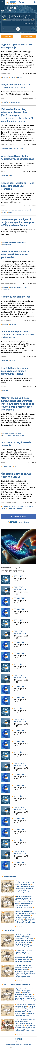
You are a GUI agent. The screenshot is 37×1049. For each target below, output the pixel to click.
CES (22, 148)
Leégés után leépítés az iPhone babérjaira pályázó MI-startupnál (17, 186)
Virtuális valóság (7, 511)
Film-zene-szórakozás (17, 984)
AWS (16, 511)
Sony (3, 509)
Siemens (19, 509)
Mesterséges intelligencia (17, 242)
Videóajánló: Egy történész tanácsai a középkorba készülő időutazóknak (17, 334)
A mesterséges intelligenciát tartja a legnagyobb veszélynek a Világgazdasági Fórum (17, 222)
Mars (25, 287)
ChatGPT (23, 435)
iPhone (4, 212)
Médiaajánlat (19, 1042)
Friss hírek (10, 876)
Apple (12, 210)
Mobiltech (5, 77)
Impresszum (11, 1042)
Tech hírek (10, 930)
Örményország (6, 289)
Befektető (28, 210)
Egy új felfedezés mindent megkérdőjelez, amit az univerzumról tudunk (15, 371)
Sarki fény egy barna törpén (15, 296)
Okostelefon (19, 210)
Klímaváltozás (6, 244)
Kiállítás (16, 148)
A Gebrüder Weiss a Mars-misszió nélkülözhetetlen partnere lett (15, 254)
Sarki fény (13, 324)
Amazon (9, 509)
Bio (11, 175)
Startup (10, 212)
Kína (10, 148)
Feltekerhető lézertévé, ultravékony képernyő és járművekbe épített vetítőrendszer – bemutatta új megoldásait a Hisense (17, 115)
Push (30, 1044)
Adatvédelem (26, 1042)
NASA (17, 102)
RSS (27, 1044)
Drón (10, 466)
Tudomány (5, 102)
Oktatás (12, 77)
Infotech (5, 148)
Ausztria (13, 287)
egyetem (19, 77)
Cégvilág (5, 466)
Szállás (12, 361)
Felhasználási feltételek (12, 1044)
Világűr (12, 102)
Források (23, 1044)
